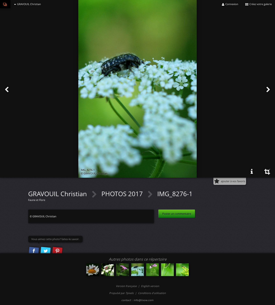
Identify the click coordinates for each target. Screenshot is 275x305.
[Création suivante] (268, 89)
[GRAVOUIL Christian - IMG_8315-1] (182, 269)
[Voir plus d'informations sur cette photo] (252, 171)
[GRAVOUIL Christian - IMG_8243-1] (92, 269)
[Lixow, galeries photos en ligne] (5, 4)
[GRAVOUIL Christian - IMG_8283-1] (122, 269)
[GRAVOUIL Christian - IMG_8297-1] (152, 269)
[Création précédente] (7, 89)
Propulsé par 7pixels (121, 293)
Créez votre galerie (260, 4)
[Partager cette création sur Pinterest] (57, 251)
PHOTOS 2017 (122, 193)
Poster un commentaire (176, 213)
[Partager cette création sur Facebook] (34, 251)
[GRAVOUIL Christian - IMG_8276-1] (137, 269)
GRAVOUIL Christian (58, 193)
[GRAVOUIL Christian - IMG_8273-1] (107, 269)
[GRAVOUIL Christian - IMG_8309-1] (167, 269)
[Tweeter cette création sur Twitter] (45, 251)
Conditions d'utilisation (152, 293)
